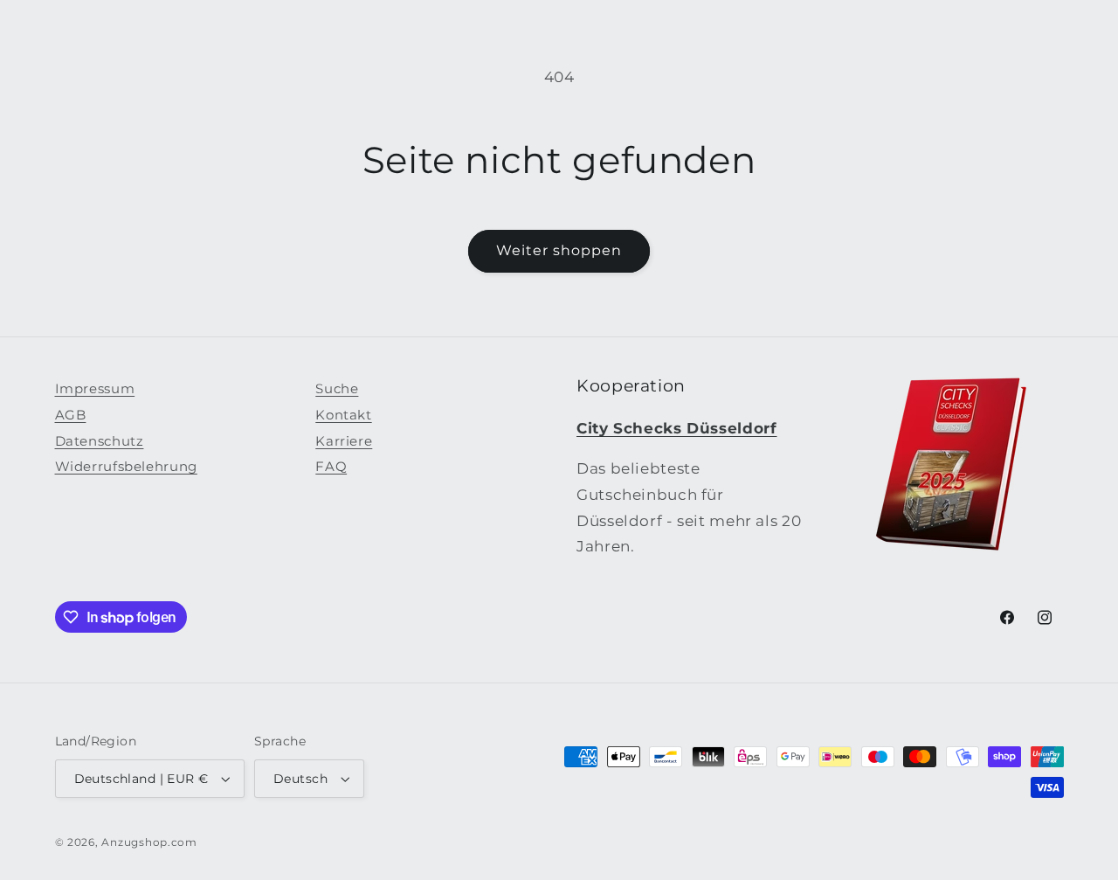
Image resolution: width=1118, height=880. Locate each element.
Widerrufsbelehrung (126, 467)
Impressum (95, 389)
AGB (70, 415)
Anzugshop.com (149, 842)
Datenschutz (99, 441)
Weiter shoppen (559, 250)
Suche (336, 389)
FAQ (331, 467)
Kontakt (343, 415)
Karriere (343, 441)
